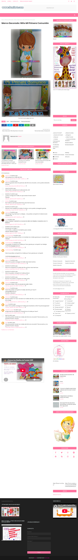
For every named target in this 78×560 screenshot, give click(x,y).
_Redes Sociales (69, 133)
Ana (6, 219)
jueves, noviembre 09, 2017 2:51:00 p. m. (15, 269)
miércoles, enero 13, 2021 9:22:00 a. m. (15, 320)
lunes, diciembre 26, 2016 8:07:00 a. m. (15, 186)
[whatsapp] (67, 452)
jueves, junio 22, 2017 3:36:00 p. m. (14, 217)
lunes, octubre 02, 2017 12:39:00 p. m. (15, 247)
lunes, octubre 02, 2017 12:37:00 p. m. (15, 240)
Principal (4, 1)
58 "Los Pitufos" (68, 299)
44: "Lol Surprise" (57, 315)
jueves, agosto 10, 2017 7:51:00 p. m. (14, 233)
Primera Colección (57, 261)
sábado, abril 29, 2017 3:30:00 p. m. (14, 204)
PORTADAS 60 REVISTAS (56, 141)
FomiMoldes (56, 144)
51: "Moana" (68, 307)
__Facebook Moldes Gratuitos (70, 139)
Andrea (7, 201)
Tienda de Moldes (69, 154)
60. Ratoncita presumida (56, 297)
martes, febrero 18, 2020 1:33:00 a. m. (15, 307)
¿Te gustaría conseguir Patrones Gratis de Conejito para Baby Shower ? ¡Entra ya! (9, 162)
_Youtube (55, 139)
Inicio (3, 19)
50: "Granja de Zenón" (58, 307)
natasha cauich (9, 310)
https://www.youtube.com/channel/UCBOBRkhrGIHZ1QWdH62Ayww (70, 485)
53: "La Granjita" (69, 305)
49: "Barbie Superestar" (68, 310)
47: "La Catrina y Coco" (59, 311)
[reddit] (74, 452)
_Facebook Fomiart (58, 135)
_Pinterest (55, 137)
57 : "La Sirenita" (69, 301)
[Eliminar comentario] (27, 179)
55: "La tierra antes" (70, 303)
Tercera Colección (57, 263)
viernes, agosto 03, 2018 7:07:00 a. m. (15, 286)
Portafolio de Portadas (58, 154)
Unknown (7, 175)
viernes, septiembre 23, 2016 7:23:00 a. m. (16, 179)
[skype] (61, 456)
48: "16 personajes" (57, 309)
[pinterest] (55, 456)
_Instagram (68, 135)
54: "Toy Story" (56, 303)
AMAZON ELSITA (57, 494)
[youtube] (74, 456)
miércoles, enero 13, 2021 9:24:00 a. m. (15, 327)
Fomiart (20, 136)
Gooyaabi (47, 558)
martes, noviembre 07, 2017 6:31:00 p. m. (16, 263)
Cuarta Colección (69, 263)
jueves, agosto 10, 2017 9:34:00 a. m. (14, 224)
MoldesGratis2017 (69, 144)
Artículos (67, 156)
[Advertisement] (26, 347)
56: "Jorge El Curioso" (58, 301)
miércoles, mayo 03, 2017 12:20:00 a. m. (15, 210)
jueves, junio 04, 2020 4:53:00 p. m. (14, 313)
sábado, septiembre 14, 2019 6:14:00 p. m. (16, 302)
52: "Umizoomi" (56, 305)
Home (55, 152)
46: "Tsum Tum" (57, 313)
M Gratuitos (56, 147)
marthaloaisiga (9, 235)
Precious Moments (9, 19)
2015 (8, 121)
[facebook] (69, 1)
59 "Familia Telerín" (69, 297)
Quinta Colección (57, 265)
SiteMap (67, 152)
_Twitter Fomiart (69, 137)
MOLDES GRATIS (69, 142)
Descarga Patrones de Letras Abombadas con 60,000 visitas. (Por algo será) (68, 404)
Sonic (61, 381)
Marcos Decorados (15, 121)
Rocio (6, 304)
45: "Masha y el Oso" (70, 313)
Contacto (15, 1)
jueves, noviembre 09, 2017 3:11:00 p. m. (15, 280)
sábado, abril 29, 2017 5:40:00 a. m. (14, 191)
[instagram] (74, 1)
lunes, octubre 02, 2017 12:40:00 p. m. (15, 258)
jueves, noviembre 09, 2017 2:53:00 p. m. (16, 274)
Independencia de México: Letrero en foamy (66, 396)
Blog (35, 558)
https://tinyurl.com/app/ (58, 484)
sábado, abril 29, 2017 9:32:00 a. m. (14, 199)
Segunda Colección (70, 261)
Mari (6, 322)
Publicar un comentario (8, 330)
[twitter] (71, 1)
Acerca (9, 1)
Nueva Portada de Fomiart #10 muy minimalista (42, 161)
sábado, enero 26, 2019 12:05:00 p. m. (15, 294)
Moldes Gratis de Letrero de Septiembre (67, 375)
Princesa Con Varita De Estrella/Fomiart (24, 161)
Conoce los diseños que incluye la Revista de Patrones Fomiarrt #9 (68, 390)
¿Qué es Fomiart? (57, 133)
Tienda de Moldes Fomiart (26, 1)
